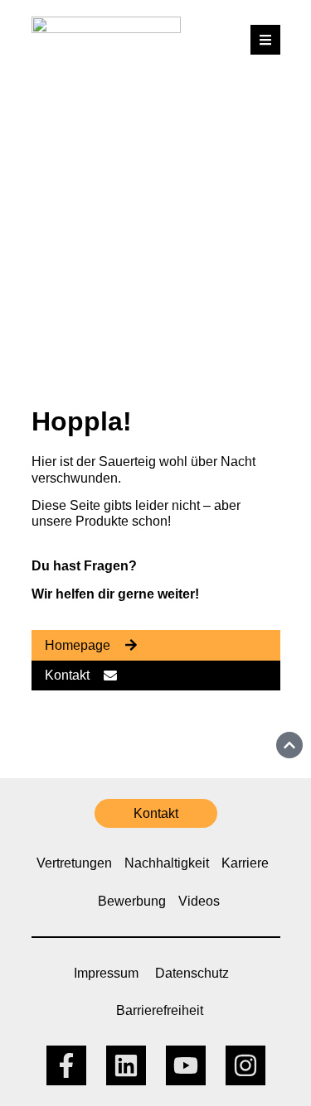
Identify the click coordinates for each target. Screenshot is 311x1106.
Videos (199, 901)
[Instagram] (245, 1065)
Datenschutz (192, 973)
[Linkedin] (126, 1065)
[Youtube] (186, 1065)
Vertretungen (74, 863)
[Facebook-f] (66, 1065)
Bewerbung (132, 901)
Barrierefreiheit (159, 1010)
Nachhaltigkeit (166, 863)
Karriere (245, 863)
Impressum (106, 973)
